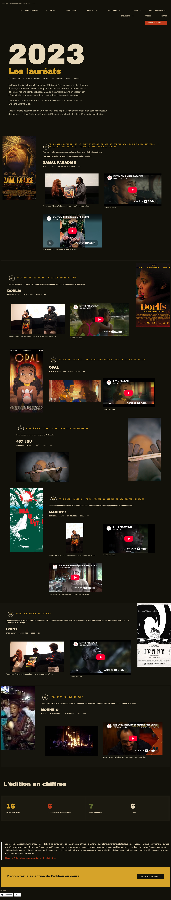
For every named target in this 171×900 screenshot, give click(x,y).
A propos (50, 10)
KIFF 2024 (113, 10)
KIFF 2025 (92, 10)
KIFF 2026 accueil (29, 10)
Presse (148, 16)
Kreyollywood (127, 16)
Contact (163, 16)
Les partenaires (157, 10)
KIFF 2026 (71, 10)
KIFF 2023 (133, 10)
